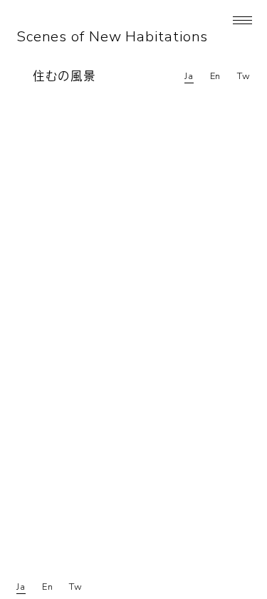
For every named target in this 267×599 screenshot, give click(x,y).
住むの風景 (64, 76)
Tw (244, 76)
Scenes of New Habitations (112, 36)
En (215, 76)
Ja (189, 76)
